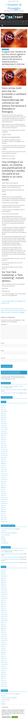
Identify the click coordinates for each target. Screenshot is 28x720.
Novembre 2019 (4, 429)
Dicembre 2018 (4, 449)
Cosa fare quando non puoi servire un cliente (10, 562)
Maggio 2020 (3, 417)
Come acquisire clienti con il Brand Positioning (10, 393)
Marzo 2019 (3, 443)
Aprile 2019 (3, 441)
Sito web (3, 358)
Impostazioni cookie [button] (6, 717)
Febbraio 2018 (4, 469)
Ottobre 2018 (4, 453)
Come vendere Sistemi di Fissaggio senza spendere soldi (13, 302)
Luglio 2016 (3, 507)
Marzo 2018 (3, 467)
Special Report (4, 542)
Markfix (2, 538)
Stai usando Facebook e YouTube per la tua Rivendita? (12, 389)
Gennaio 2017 (4, 495)
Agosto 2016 (3, 505)
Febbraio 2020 (4, 423)
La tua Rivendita (5, 49)
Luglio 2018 (3, 459)
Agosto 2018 (3, 457)
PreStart (2, 540)
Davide (12, 66)
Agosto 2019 (3, 435)
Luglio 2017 (3, 483)
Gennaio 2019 (4, 447)
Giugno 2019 (3, 439)
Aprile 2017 (3, 489)
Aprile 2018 (3, 465)
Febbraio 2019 (4, 445)
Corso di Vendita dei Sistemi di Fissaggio (9, 528)
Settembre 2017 (4, 479)
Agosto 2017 (3, 481)
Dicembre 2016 (4, 497)
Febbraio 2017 (4, 493)
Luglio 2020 (3, 413)
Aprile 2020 (3, 419)
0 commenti (18, 66)
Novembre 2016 (4, 499)
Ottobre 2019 (4, 431)
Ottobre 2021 (4, 405)
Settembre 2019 (4, 433)
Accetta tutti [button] (15, 717)
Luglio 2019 (3, 437)
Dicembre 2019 (4, 427)
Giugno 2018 (3, 461)
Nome (3, 343)
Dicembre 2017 (4, 473)
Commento (4, 324)
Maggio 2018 (3, 463)
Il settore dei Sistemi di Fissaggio (8, 532)
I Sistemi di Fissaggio (14, 6)
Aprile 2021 (3, 407)
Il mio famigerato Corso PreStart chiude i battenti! (11, 559)
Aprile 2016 (3, 513)
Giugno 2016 (3, 509)
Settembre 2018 (4, 455)
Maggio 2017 (3, 487)
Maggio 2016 (3, 511)
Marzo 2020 (3, 421)
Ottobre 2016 (4, 501)
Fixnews (2, 530)
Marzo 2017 (3, 491)
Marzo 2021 (3, 409)
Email (2, 350)
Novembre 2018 (4, 451)
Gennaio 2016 (4, 519)
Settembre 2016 (4, 503)
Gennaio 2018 (4, 471)
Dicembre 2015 (4, 521)
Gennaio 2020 (4, 425)
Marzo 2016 (3, 515)
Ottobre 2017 (4, 477)
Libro (2, 536)
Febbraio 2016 (4, 517)
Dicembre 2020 (4, 411)
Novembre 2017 (4, 475)
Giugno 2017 (3, 485)
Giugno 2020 (3, 415)
